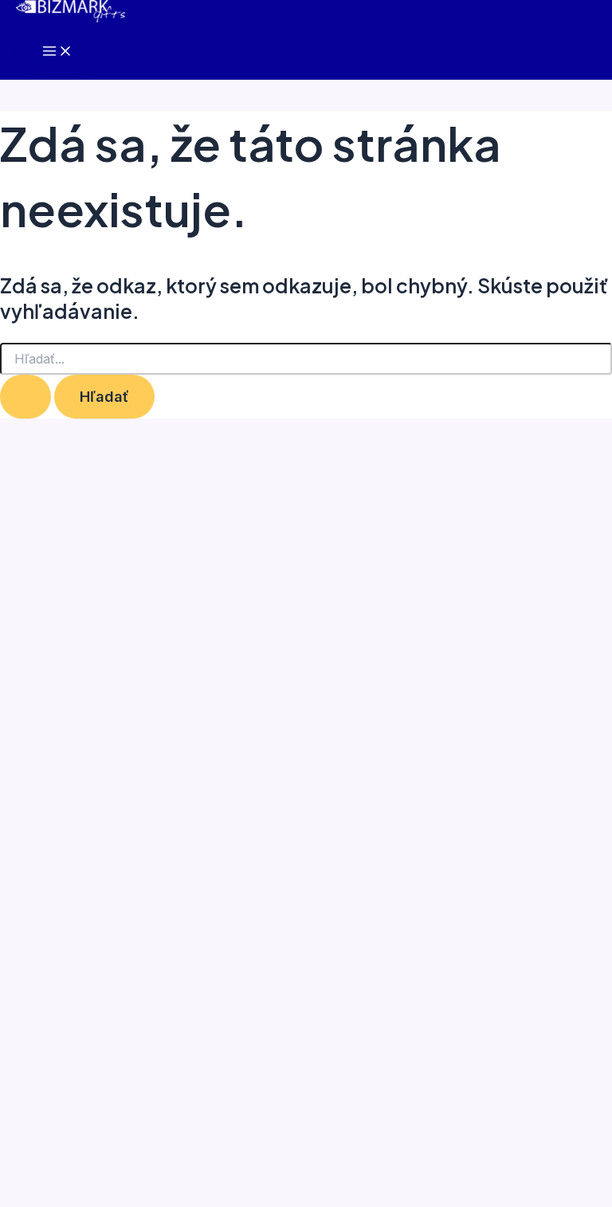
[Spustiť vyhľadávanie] (25, 396)
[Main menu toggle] (57, 52)
